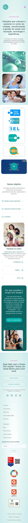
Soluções (5, 405)
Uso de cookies (7, 434)
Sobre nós (6, 412)
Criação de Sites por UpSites (14, 520)
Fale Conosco (7, 430)
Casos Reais (6, 408)
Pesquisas (6, 424)
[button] (24, 7)
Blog (4, 427)
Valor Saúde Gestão (8, 415)
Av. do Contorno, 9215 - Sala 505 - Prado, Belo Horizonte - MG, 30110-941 (14, 390)
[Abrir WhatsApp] (24, 519)
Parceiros (5, 419)
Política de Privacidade (14, 517)
